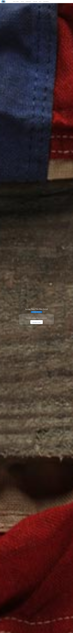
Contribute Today (36, 322)
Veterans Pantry (5, 1)
